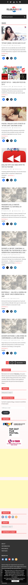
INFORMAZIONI (6, 546)
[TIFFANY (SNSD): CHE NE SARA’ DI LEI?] (14, 33)
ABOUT (3, 544)
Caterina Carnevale (18, 86)
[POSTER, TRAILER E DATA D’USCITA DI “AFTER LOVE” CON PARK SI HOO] (14, 114)
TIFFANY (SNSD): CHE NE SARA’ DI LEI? (14, 43)
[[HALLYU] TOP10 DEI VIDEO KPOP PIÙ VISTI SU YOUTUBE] (14, 155)
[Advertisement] (14, 463)
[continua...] (5, 53)
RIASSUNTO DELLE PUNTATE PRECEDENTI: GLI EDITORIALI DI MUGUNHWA (11, 207)
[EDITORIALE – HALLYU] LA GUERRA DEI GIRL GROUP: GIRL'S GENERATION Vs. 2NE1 (14, 294)
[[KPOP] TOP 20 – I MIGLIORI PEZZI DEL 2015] (14, 72)
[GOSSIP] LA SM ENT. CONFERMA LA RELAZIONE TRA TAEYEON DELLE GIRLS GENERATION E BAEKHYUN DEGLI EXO (14, 250)
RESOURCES (5, 548)
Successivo (20, 362)
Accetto (15, 581)
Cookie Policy (20, 579)
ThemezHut (4, 583)
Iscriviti (6, 413)
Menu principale (8, 17)
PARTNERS (4, 551)
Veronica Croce (16, 45)
